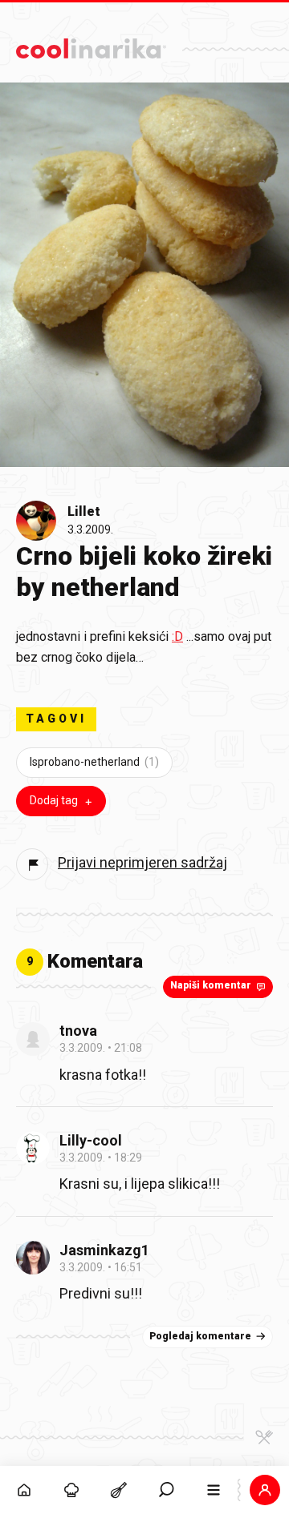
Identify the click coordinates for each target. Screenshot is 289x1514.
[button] (166, 1490)
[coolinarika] (91, 44)
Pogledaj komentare (200, 1336)
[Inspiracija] (71, 1490)
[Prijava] (265, 1490)
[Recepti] (118, 1490)
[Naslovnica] (23, 1490)
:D (177, 636)
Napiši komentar (210, 985)
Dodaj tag (54, 800)
